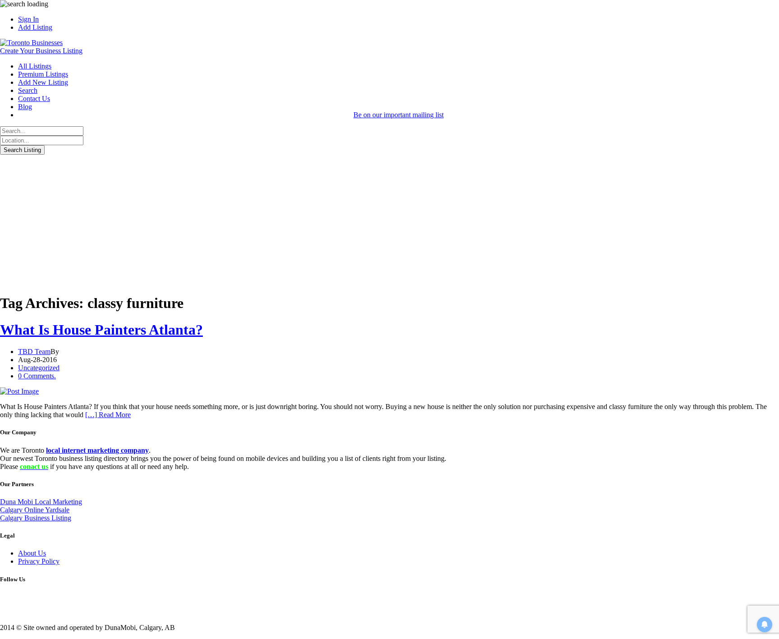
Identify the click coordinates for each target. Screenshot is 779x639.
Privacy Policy (39, 561)
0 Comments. (37, 376)
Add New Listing (43, 82)
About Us (32, 553)
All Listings (34, 66)
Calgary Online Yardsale (34, 510)
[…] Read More (108, 414)
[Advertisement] (389, 222)
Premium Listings (43, 74)
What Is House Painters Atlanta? (101, 330)
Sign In (28, 19)
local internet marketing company (97, 450)
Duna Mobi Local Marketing (41, 502)
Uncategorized (39, 368)
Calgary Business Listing (35, 518)
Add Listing (35, 27)
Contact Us (34, 98)
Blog (25, 106)
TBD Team (34, 351)
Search (27, 90)
